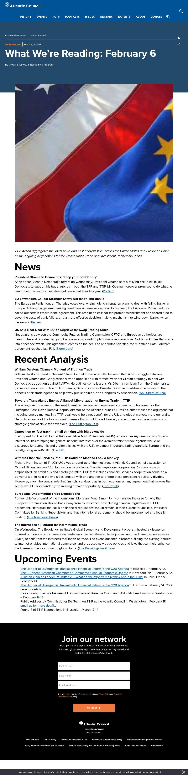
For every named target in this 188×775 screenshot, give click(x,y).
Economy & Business (15, 35)
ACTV (56, 17)
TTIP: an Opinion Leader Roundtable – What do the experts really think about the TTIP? (81, 577)
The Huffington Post (84, 424)
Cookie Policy (50, 739)
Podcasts (72, 17)
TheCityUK (110, 486)
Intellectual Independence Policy (107, 739)
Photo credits (157, 745)
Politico (108, 291)
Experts (124, 17)
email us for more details (37, 605)
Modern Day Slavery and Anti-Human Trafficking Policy (94, 745)
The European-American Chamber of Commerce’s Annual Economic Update (74, 572)
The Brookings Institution (96, 548)
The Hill (58, 450)
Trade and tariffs (39, 35)
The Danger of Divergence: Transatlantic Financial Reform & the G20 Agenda (74, 568)
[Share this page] (179, 44)
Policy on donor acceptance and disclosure (44, 745)
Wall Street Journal (152, 392)
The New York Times (42, 517)
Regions (106, 17)
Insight (25, 17)
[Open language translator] (167, 16)
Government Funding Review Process (144, 739)
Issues (90, 17)
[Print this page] (179, 38)
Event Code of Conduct (135, 745)
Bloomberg (64, 348)
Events (42, 17)
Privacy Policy (104, 694)
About (141, 17)
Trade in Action (13, 44)
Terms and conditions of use (74, 739)
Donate (156, 17)
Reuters (36, 322)
